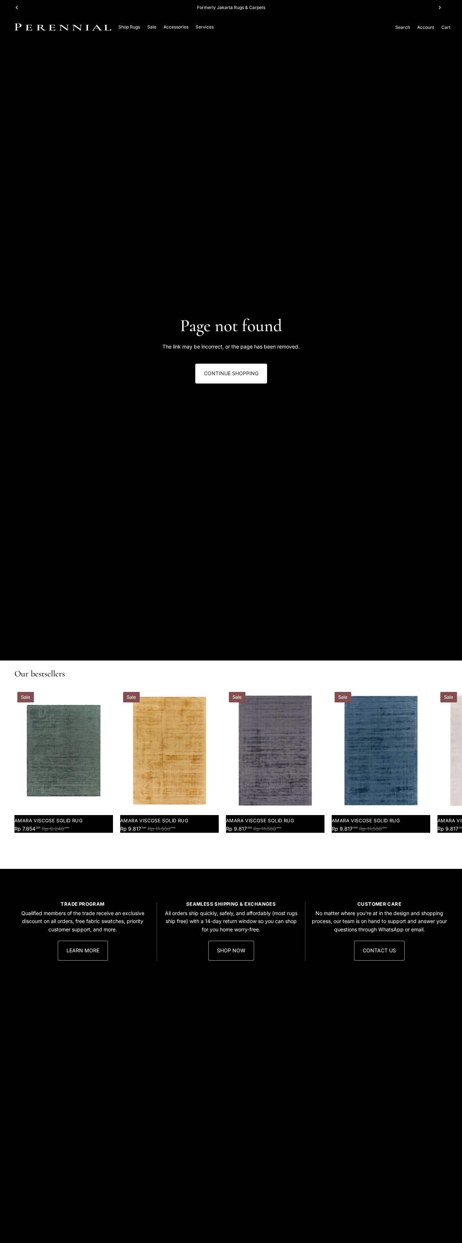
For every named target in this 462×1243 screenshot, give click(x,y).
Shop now (231, 950)
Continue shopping (231, 373)
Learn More (82, 950)
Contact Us (379, 950)
